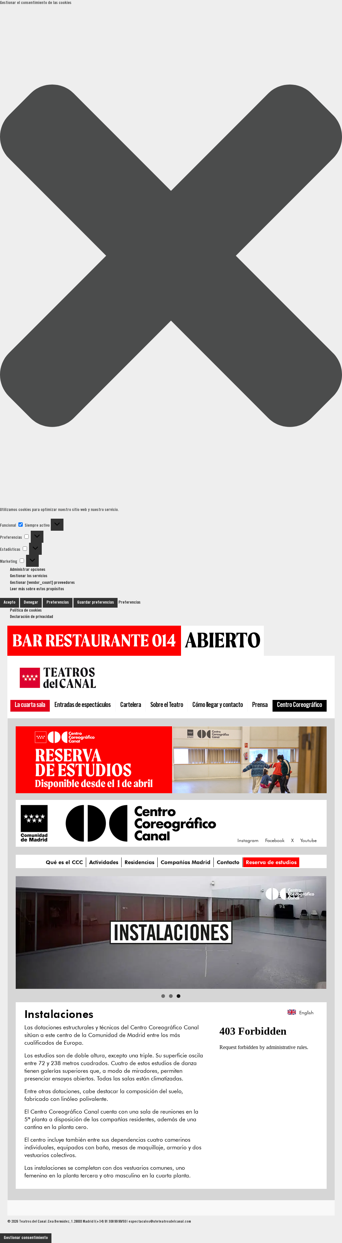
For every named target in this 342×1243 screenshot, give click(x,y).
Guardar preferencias (95, 602)
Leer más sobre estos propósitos (37, 589)
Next (318, 931)
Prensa (260, 705)
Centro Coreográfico (299, 705)
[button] (171, 257)
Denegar (31, 602)
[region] (171, 932)
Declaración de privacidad (31, 617)
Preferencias (57, 602)
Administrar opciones (27, 570)
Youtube (308, 840)
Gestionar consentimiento (26, 1238)
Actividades (103, 862)
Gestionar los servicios (28, 576)
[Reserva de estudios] (171, 790)
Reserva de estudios (271, 862)
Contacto (228, 862)
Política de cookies (26, 611)
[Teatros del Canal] (57, 689)
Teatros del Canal (32, 1222)
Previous (24, 931)
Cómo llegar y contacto (217, 705)
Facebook (275, 840)
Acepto (9, 602)
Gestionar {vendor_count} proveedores (42, 583)
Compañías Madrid (185, 862)
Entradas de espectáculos (82, 705)
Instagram (248, 840)
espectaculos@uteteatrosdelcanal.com (160, 1222)
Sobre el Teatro (166, 705)
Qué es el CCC (64, 862)
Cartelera (130, 705)
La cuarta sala (30, 705)
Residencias (139, 862)
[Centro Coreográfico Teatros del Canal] (118, 838)
